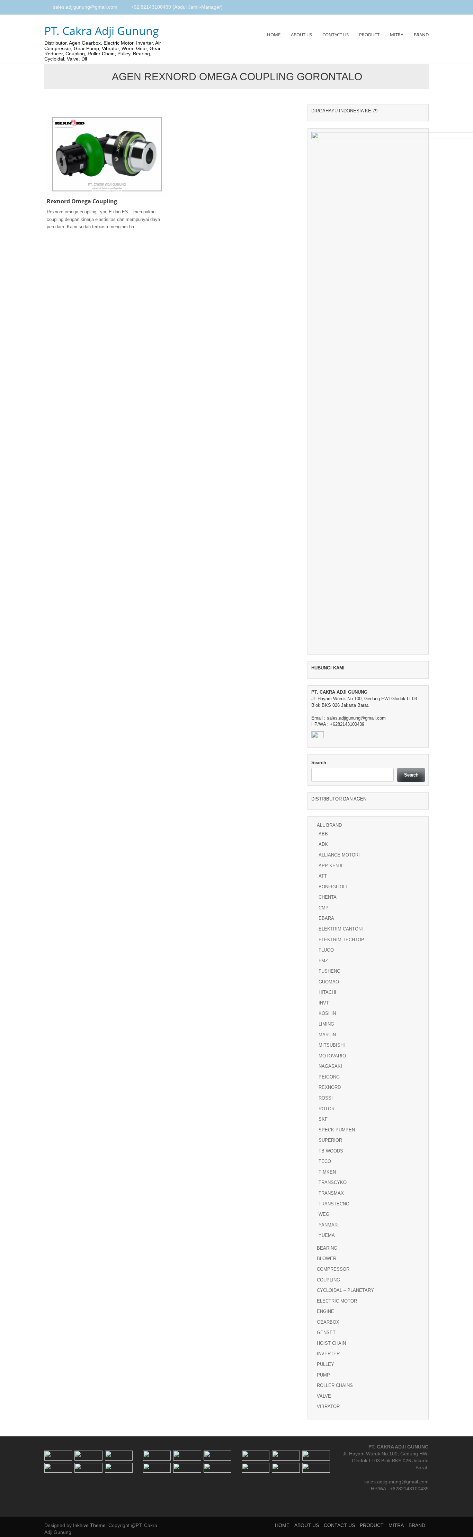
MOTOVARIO (332, 1055)
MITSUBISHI (332, 1045)
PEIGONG (329, 1077)
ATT (323, 876)
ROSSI (326, 1098)
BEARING (327, 1248)
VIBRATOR (328, 1406)
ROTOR (326, 1108)
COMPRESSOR (333, 1269)
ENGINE (325, 1311)
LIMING (326, 1024)
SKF (323, 1119)
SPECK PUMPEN (337, 1129)
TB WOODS (331, 1151)
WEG (324, 1214)
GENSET (326, 1332)
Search (318, 762)
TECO (325, 1161)
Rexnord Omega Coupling (82, 201)
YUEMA (327, 1235)
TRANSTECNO (334, 1203)
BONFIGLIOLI (333, 886)
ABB (323, 833)
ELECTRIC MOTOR (337, 1301)
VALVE (324, 1396)
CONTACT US (335, 34)
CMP (324, 907)
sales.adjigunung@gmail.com (85, 7)
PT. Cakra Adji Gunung (101, 31)
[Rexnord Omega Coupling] (107, 154)
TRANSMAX (331, 1193)
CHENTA (328, 897)
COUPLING (328, 1280)
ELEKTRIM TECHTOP (341, 939)
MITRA (396, 34)
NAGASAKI (330, 1066)
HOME (273, 34)
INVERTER (328, 1353)
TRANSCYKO (333, 1182)
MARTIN (327, 1034)
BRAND (421, 34)
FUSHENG (329, 971)
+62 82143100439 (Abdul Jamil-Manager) (177, 7)
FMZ (323, 960)
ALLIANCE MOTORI (339, 855)
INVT (324, 1003)
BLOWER (326, 1258)
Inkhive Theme (89, 1525)
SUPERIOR (330, 1140)
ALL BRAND (329, 825)
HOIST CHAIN (331, 1343)
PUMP (323, 1375)
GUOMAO (329, 981)
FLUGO (326, 950)
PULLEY (325, 1364)
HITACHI (327, 992)
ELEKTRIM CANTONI (341, 929)
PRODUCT (369, 34)
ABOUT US (301, 34)
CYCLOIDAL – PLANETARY (345, 1290)
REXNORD (330, 1087)
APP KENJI (330, 865)
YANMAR (328, 1225)
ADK (323, 844)
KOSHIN (327, 1013)
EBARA (326, 918)
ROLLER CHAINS (335, 1385)
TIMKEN (327, 1172)
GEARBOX (328, 1322)
